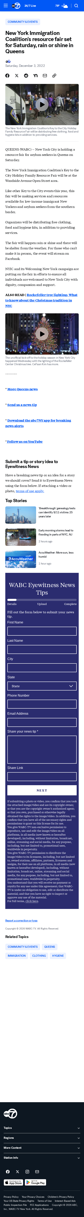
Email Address (17, 713)
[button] (5, 5)
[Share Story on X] (16, 75)
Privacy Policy (11, 1197)
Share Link (15, 768)
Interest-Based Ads (65, 1201)
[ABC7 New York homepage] (16, 5)
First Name (15, 622)
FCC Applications (39, 1205)
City (10, 659)
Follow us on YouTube (25, 441)
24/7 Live (30, 6)
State (11, 677)
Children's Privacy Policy (61, 1197)
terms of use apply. (30, 490)
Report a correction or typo (21, 921)
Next (42, 790)
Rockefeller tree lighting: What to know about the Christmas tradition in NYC (41, 300)
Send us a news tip (22, 404)
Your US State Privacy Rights (19, 1201)
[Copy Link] (54, 75)
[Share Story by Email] (44, 75)
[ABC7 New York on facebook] (8, 1172)
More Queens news (22, 389)
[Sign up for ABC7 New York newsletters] (37, 1172)
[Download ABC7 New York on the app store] (13, 1182)
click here (31, 901)
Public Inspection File (15, 1205)
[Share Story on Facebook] (7, 75)
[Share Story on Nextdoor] (35, 75)
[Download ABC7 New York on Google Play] (35, 1182)
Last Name (15, 640)
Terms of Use (45, 1201)
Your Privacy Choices (33, 1197)
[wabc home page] (10, 1113)
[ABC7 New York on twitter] (17, 1172)
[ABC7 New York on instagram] (27, 1172)
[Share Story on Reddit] (26, 75)
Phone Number (18, 695)
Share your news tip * (22, 731)
